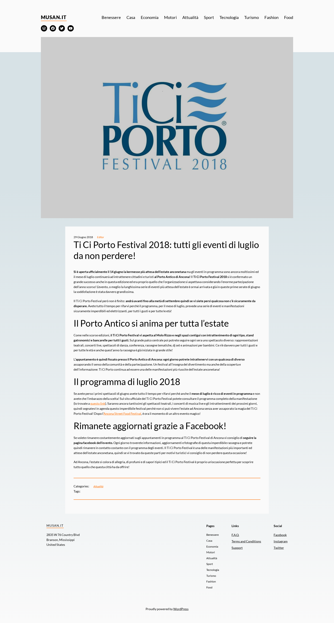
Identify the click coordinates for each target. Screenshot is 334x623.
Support (237, 548)
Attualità (98, 486)
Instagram (281, 541)
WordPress (181, 609)
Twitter (279, 548)
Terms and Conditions (246, 541)
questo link (97, 403)
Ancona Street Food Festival (122, 413)
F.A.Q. (235, 535)
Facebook (280, 535)
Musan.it (54, 17)
